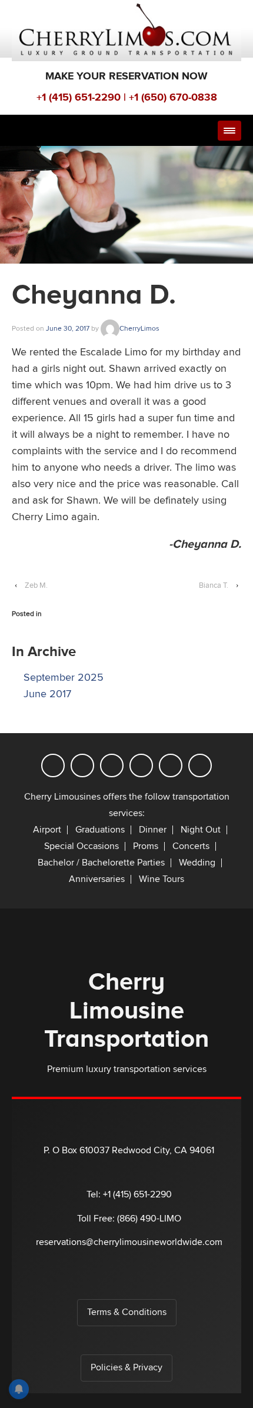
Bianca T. (213, 585)
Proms (145, 846)
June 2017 (47, 694)
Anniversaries (97, 879)
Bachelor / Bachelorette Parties (101, 862)
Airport (47, 830)
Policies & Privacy (126, 1367)
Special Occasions (81, 846)
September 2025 (64, 677)
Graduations (100, 830)
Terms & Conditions (127, 1312)
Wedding (197, 862)
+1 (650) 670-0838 (173, 97)
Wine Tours (161, 879)
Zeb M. (36, 585)
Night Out (201, 830)
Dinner (153, 830)
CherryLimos (139, 328)
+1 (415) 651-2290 (78, 97)
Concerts (190, 846)
